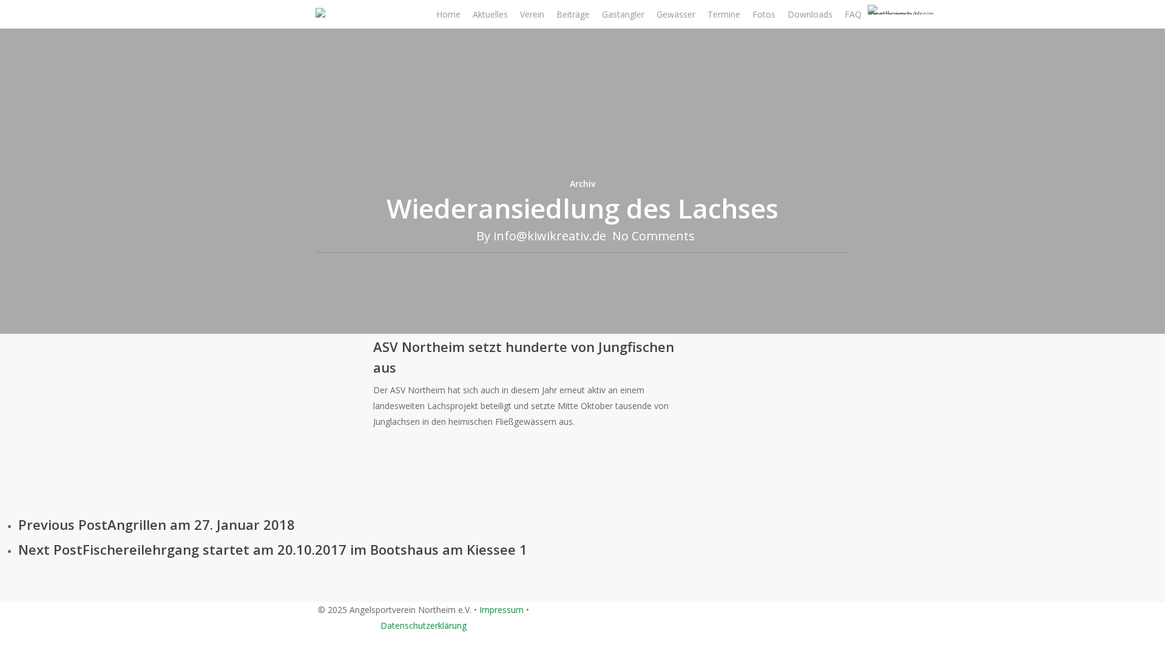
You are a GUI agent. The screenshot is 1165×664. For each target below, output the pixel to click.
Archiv (582, 183)
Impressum (501, 609)
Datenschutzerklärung (423, 625)
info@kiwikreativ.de (549, 236)
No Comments (653, 236)
